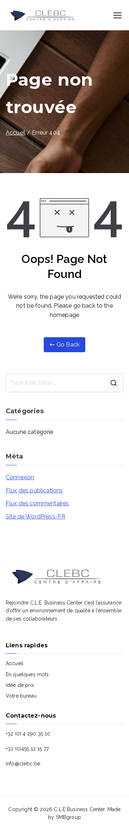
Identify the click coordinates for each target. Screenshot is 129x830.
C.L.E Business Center (79, 809)
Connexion (20, 477)
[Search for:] (64, 383)
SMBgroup (68, 817)
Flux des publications (34, 490)
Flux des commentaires (37, 503)
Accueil (14, 663)
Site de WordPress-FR (35, 516)
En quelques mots (27, 674)
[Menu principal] (117, 15)
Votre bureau (21, 696)
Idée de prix (20, 685)
